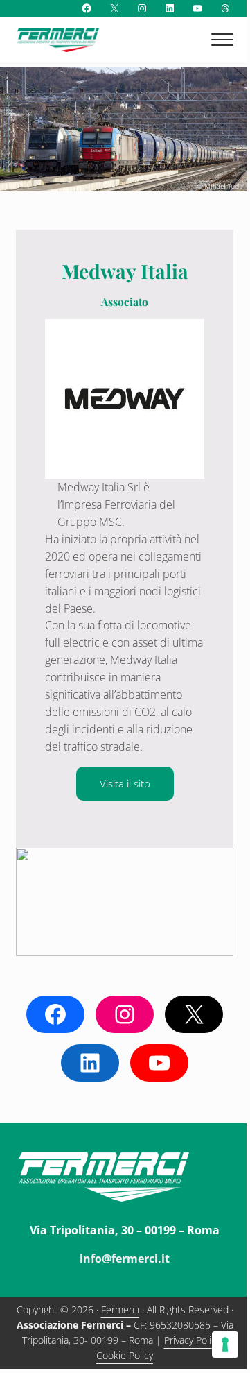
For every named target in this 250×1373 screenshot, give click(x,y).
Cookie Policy (124, 1355)
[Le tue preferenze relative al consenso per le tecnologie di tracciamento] (225, 1344)
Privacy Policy (192, 1340)
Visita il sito (125, 783)
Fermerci (120, 1309)
